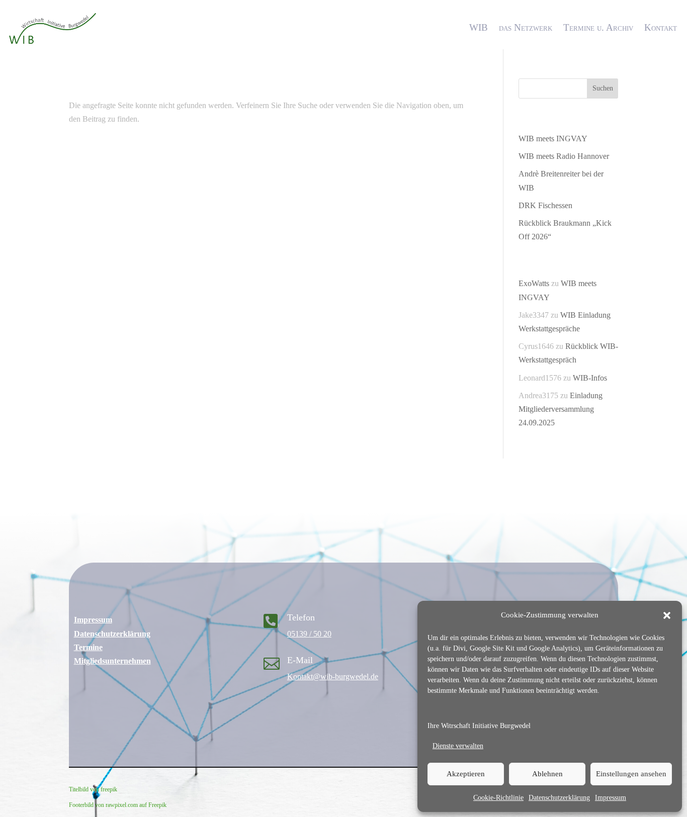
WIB (478, 27)
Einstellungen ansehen (631, 774)
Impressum (610, 797)
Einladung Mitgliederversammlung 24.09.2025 (561, 409)
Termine (88, 647)
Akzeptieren (466, 774)
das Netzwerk (525, 27)
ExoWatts (534, 283)
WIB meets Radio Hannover (564, 156)
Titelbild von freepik (93, 789)
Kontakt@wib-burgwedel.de (332, 676)
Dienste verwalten (458, 746)
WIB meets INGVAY (553, 138)
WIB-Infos (590, 378)
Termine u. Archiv (598, 27)
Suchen (602, 88)
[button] (667, 615)
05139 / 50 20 (309, 633)
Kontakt (660, 27)
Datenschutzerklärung (559, 797)
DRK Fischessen (545, 205)
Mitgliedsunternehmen (112, 661)
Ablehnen (547, 774)
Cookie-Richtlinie (498, 797)
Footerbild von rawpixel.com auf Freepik (117, 804)
